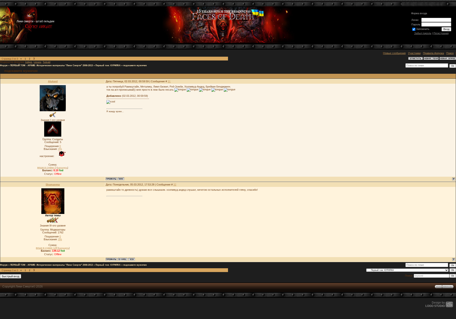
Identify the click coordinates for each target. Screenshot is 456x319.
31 (169, 81)
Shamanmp (53, 184)
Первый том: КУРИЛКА (108, 65)
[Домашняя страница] (121, 178)
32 (174, 184)
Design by (435, 304)
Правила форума (433, 53)
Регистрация (441, 33)
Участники (414, 53)
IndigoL (28, 62)
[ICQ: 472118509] (131, 259)
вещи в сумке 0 (46, 167)
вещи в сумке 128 (46, 247)
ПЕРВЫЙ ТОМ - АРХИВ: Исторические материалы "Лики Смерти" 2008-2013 (51, 65)
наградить (62, 167)
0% (60, 149)
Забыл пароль (422, 33)
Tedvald (46, 62)
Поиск (450, 53)
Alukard (53, 81)
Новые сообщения (394, 53)
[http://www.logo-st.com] (449, 306)
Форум (4, 65)
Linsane (37, 62)
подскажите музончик (135, 65)
